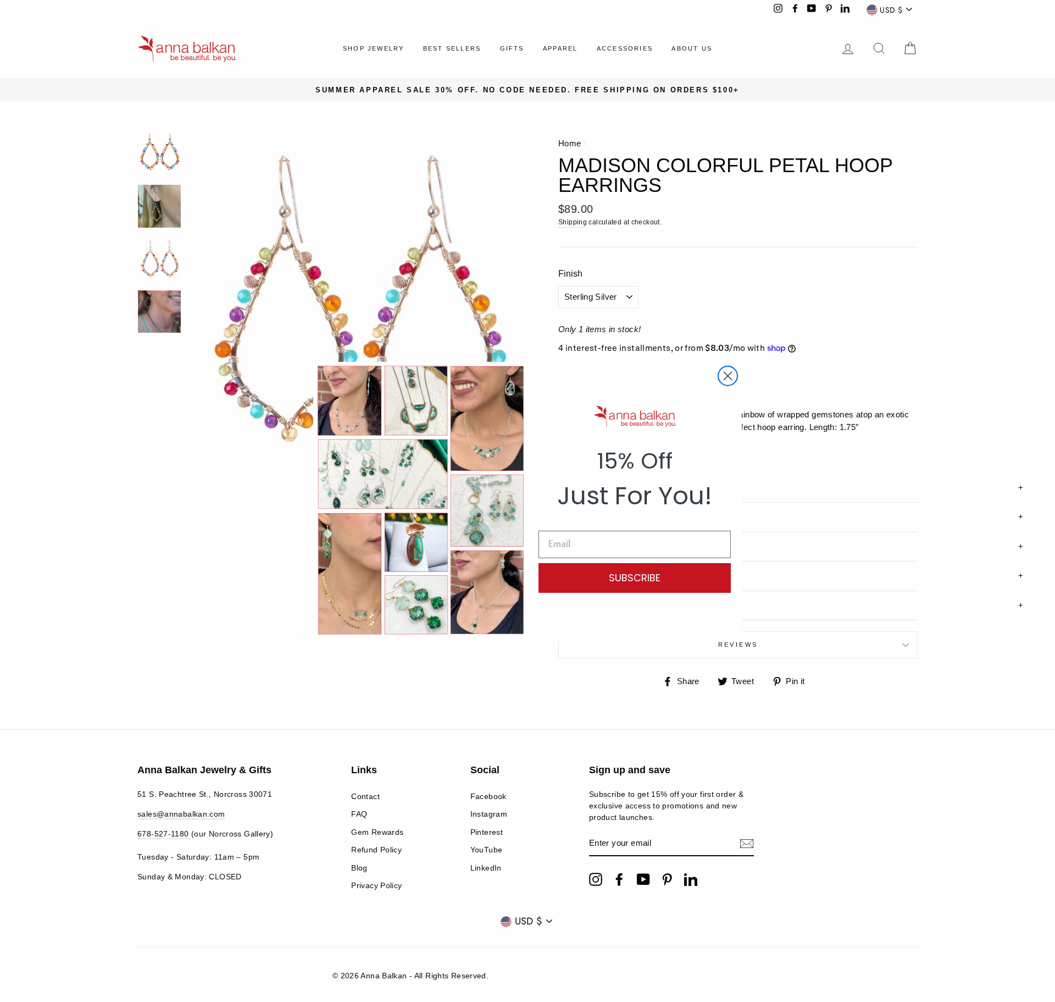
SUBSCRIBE (634, 578)
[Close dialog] (727, 376)
